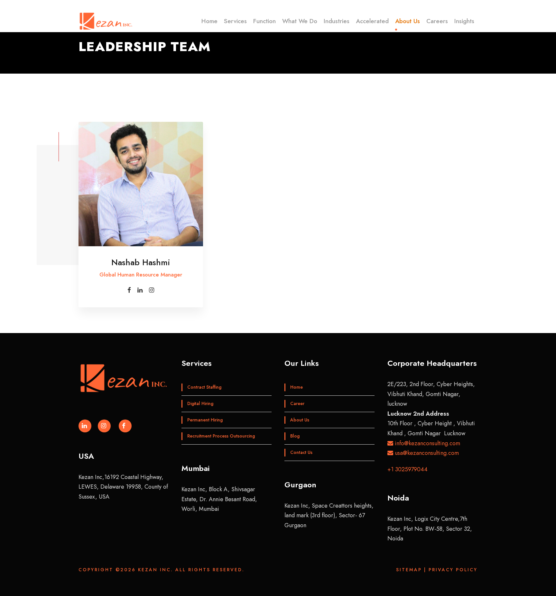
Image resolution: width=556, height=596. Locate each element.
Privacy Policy (453, 569)
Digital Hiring (200, 403)
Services (235, 21)
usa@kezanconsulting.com (426, 453)
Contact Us (301, 452)
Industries (336, 21)
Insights (464, 21)
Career (297, 403)
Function (264, 21)
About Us (407, 21)
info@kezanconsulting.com (426, 443)
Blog (295, 436)
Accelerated (372, 21)
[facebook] (129, 290)
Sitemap (409, 569)
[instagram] (151, 290)
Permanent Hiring (205, 420)
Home (209, 21)
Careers (437, 21)
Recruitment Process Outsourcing (221, 436)
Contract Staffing (204, 387)
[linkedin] (140, 290)
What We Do (299, 21)
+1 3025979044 (407, 469)
